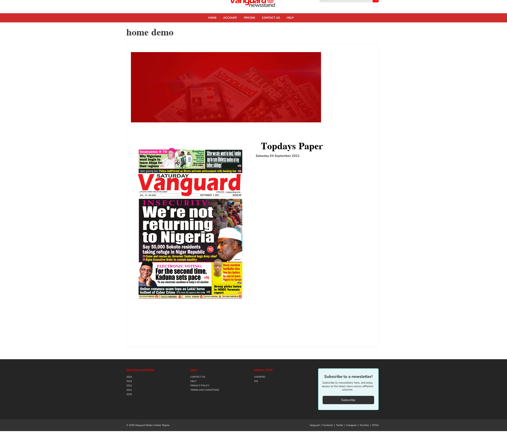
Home (212, 18)
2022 (129, 385)
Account (230, 18)
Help (290, 18)
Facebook (328, 425)
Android (259, 376)
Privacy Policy (199, 385)
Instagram (351, 425)
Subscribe (348, 400)
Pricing (249, 18)
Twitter (339, 425)
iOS (256, 381)
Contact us (271, 18)
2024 (129, 376)
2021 (129, 389)
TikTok (375, 425)
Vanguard (315, 425)
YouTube (364, 425)
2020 (129, 394)
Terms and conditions (204, 389)
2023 (129, 381)
